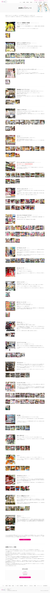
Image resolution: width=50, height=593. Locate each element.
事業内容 (10, 585)
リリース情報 (17, 585)
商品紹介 (13, 585)
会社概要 (6, 585)
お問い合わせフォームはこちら (25, 577)
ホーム (3, 585)
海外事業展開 (21, 585)
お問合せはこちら (25, 539)
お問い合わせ (31, 585)
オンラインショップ (39, 585)
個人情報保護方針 (45, 585)
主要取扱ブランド (26, 585)
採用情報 (35, 585)
